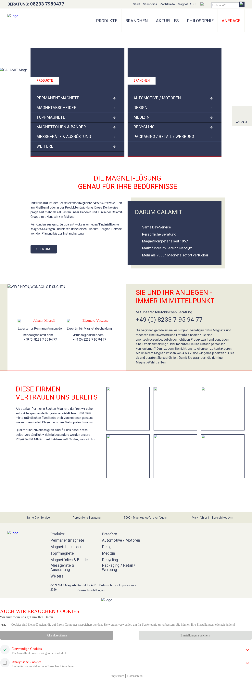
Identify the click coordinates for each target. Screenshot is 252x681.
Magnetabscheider (56, 107)
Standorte (150, 4)
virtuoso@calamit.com (88, 335)
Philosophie (200, 20)
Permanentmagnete (57, 98)
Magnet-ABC (186, 4)
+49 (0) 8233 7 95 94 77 (40, 339)
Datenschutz (107, 585)
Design (140, 107)
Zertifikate (167, 4)
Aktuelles (167, 20)
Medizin (141, 117)
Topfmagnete (50, 117)
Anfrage (242, 122)
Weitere (44, 146)
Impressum (126, 585)
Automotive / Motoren (157, 98)
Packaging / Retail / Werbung (163, 136)
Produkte (106, 20)
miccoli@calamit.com (38, 335)
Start (136, 4)
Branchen (136, 20)
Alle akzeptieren (57, 635)
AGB (93, 585)
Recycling (144, 127)
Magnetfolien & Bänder (61, 127)
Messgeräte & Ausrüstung (63, 136)
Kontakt (83, 585)
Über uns (43, 249)
